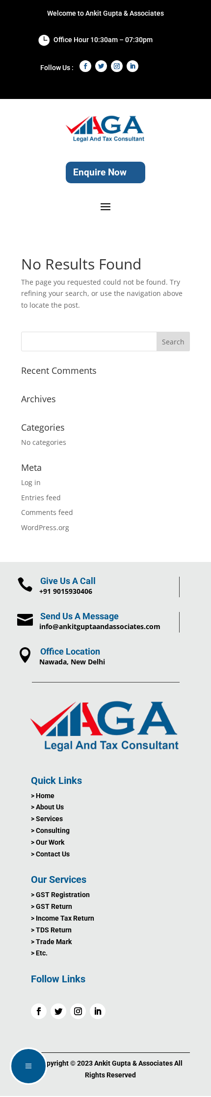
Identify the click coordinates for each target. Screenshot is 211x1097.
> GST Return (51, 906)
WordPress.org (45, 527)
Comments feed (47, 512)
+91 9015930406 (65, 591)
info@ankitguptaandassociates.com (99, 626)
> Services (47, 819)
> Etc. (39, 953)
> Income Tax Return (62, 918)
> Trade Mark (51, 942)
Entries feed (41, 497)
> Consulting (50, 830)
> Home (42, 796)
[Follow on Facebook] (85, 66)
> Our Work (47, 842)
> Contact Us (50, 854)
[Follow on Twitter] (101, 66)
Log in (31, 482)
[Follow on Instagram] (117, 66)
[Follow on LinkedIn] (132, 66)
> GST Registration (60, 895)
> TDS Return (51, 930)
